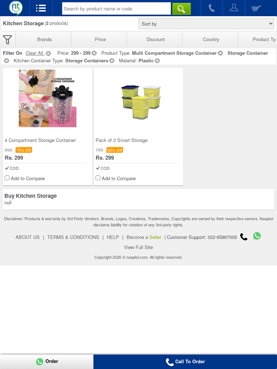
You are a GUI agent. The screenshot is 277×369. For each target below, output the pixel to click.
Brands (44, 39)
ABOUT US (28, 237)
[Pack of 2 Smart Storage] (138, 98)
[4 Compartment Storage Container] (47, 98)
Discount (155, 39)
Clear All (35, 52)
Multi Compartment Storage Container (174, 52)
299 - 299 (81, 52)
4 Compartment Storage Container (40, 140)
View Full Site (138, 247)
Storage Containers (86, 60)
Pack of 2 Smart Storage (122, 140)
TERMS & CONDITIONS (73, 237)
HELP (113, 237)
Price (100, 39)
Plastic (146, 60)
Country (211, 39)
